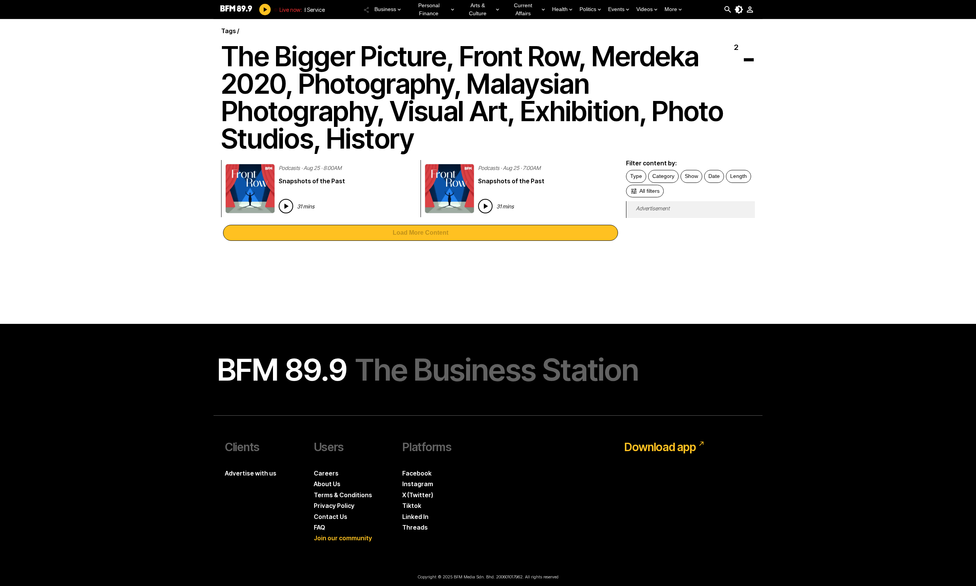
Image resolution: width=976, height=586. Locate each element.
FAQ (319, 527)
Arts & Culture (477, 9)
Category (663, 176)
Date (714, 176)
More (671, 9)
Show (691, 176)
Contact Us (330, 516)
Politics (588, 9)
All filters (649, 191)
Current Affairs (523, 9)
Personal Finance (429, 9)
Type (636, 176)
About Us (327, 484)
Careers (326, 473)
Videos (644, 9)
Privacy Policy (334, 505)
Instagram (417, 484)
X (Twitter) (417, 495)
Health (560, 9)
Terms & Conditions (343, 495)
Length (738, 176)
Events (616, 9)
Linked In (415, 516)
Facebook (417, 473)
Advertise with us (250, 473)
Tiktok (411, 505)
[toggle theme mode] (738, 9)
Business (385, 9)
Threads (415, 527)
